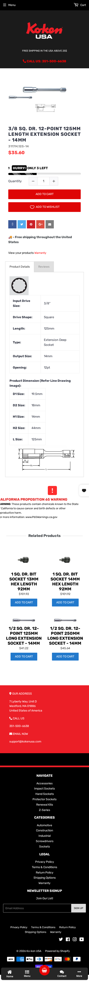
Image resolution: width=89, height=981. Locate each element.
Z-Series (44, 810)
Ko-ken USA (33, 951)
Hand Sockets (44, 794)
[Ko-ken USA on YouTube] (81, 940)
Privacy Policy (44, 862)
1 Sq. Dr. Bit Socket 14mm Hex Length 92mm (65, 581)
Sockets (44, 846)
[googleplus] (40, 224)
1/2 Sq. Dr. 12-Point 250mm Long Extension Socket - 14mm (65, 636)
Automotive (44, 825)
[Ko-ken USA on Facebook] (68, 940)
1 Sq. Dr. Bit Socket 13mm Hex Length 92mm (23, 581)
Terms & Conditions (44, 867)
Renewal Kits (44, 804)
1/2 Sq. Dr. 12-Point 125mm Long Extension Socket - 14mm (24, 636)
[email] (50, 224)
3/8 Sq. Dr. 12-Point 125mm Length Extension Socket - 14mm (44, 134)
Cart (83, 5)
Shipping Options (45, 877)
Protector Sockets (44, 799)
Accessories (44, 783)
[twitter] (22, 224)
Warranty (40, 253)
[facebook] (12, 224)
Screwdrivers (44, 841)
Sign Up (78, 908)
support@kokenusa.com (25, 741)
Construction (44, 830)
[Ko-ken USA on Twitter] (61, 940)
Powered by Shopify (57, 951)
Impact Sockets (44, 788)
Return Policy (44, 872)
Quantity (15, 181)
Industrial (44, 836)
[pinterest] (31, 224)
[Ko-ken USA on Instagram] (75, 940)
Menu (12, 5)
